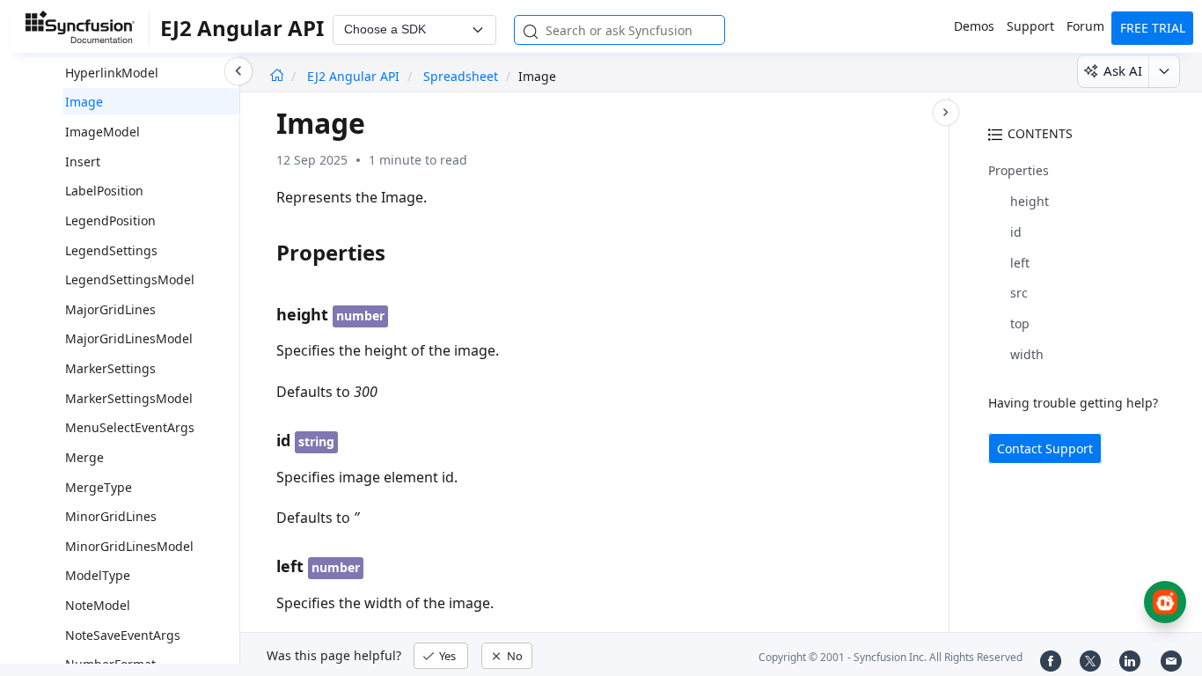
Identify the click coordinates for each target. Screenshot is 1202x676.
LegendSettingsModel (129, 279)
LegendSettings (111, 250)
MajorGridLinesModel (129, 338)
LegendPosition (110, 220)
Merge (84, 457)
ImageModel (102, 131)
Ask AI (1122, 70)
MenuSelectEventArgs (129, 427)
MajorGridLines (110, 309)
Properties (1018, 170)
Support (1030, 26)
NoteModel (97, 605)
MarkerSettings (110, 368)
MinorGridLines (111, 516)
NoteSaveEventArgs (122, 635)
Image (84, 101)
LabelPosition (104, 190)
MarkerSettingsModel (129, 398)
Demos (974, 26)
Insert (82, 161)
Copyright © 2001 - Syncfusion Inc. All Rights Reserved (890, 657)
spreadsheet (460, 76)
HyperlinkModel (111, 72)
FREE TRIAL (1152, 27)
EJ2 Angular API (355, 76)
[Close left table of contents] (238, 71)
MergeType (98, 487)
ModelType (97, 575)
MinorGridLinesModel (129, 546)
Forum (1085, 26)
